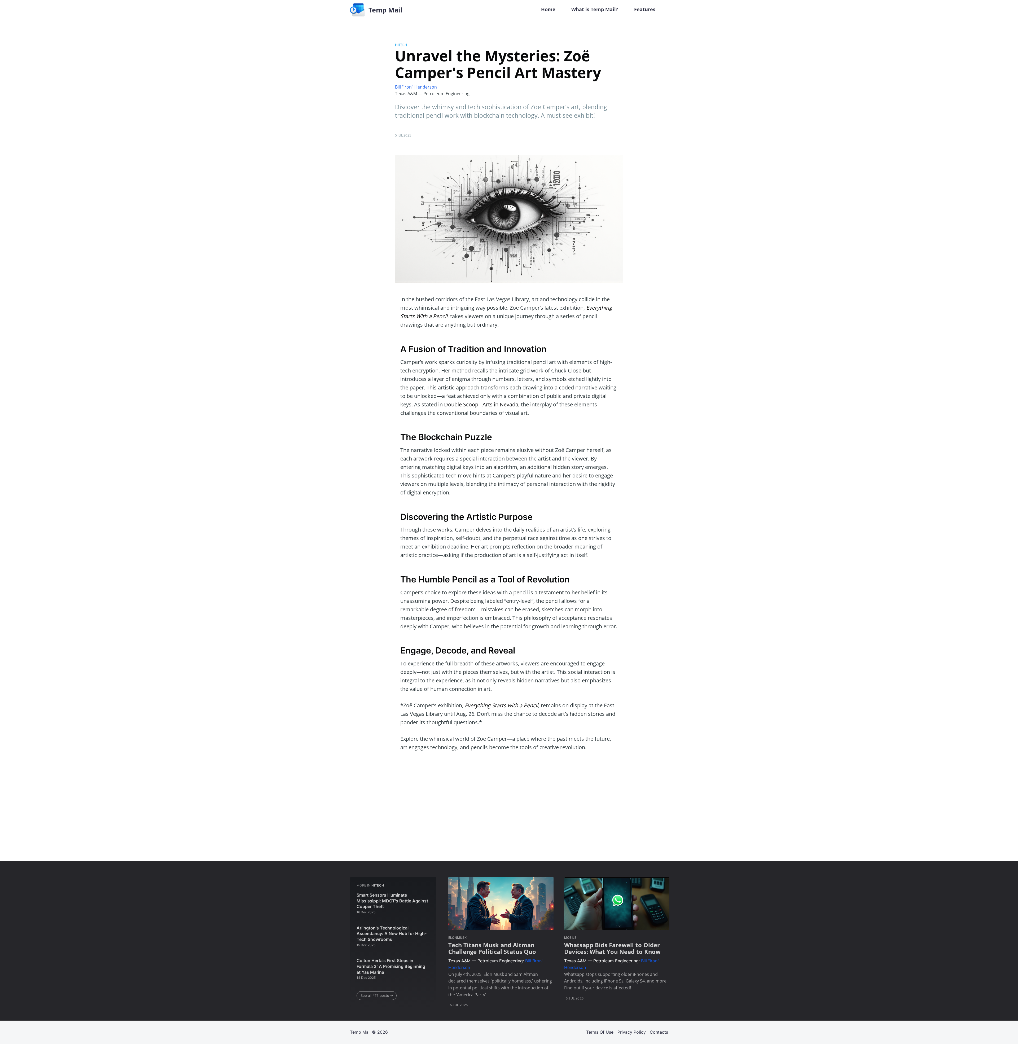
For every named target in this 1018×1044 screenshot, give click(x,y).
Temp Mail (360, 1032)
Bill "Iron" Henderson (416, 87)
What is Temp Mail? (594, 9)
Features (644, 9)
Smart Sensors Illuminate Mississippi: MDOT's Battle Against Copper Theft (392, 900)
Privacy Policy (631, 1032)
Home (548, 9)
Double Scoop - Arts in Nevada (481, 404)
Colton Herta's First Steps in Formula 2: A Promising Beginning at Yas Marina (391, 966)
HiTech (401, 44)
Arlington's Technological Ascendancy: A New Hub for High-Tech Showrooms (392, 933)
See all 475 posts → (377, 995)
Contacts (659, 1032)
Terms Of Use (599, 1032)
